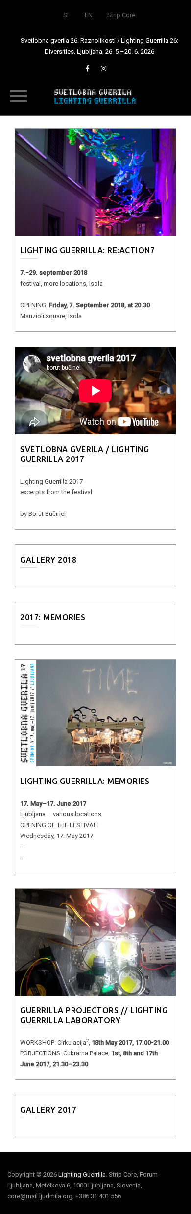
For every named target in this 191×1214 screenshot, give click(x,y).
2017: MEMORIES (52, 617)
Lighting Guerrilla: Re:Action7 (87, 250)
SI (66, 15)
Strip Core (121, 15)
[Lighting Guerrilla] (95, 95)
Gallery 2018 (48, 559)
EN (89, 15)
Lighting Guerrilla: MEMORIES (84, 781)
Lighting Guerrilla (82, 1174)
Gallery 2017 (48, 1110)
